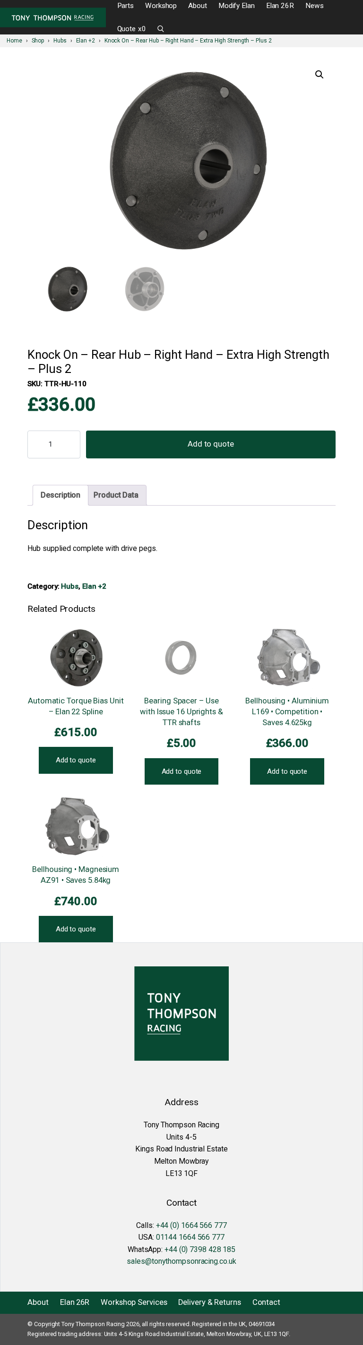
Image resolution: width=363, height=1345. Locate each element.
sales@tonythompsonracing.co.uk (181, 1261)
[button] (319, 74)
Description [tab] (60, 495)
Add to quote (211, 444)
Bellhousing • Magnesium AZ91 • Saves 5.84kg (75, 875)
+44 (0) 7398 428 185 (199, 1249)
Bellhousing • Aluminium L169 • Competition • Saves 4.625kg (287, 711)
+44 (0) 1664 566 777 (191, 1225)
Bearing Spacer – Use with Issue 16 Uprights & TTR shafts (181, 711)
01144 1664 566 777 (190, 1237)
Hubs (69, 586)
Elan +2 (94, 586)
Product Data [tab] (116, 495)
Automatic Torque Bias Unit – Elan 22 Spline (75, 706)
